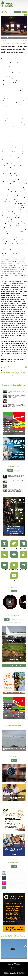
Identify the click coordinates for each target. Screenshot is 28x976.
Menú (24, 4)
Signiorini (10, 373)
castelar (6, 370)
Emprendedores (14, 619)
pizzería (8, 372)
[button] (25, 27)
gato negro (22, 372)
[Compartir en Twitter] (2, 367)
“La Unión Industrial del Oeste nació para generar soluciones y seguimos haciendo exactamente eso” (16, 400)
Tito (6, 373)
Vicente (2, 373)
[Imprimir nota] (26, 367)
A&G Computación (12, 873)
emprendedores (13, 370)
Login (25, 12)
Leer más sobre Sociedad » (14, 665)
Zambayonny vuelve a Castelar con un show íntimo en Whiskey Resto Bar (16, 476)
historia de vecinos (17, 373)
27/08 (10, 602)
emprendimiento (21, 370)
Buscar (20, 4)
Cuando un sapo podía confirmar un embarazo (14, 658)
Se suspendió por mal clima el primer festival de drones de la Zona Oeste (16, 481)
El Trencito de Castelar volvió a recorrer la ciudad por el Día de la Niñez (15, 486)
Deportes (10, 622)
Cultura (22, 619)
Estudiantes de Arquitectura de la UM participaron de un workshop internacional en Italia (16, 396)
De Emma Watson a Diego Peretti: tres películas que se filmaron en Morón (14, 640)
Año (19, 470)
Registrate (18, 12)
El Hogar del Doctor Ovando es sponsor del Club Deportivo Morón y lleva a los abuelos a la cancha (16, 490)
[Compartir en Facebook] (8, 367)
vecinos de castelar (5, 375)
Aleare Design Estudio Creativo (15, 883)
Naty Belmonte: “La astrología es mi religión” (16, 391)
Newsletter (4, 14)
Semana (10, 470)
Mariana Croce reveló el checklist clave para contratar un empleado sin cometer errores (16, 405)
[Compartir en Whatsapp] (5, 367)
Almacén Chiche (11, 888)
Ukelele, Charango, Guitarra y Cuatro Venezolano (14, 797)
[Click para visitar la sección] (4, 543)
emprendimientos (15, 372)
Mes (15, 470)
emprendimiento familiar (16, 375)
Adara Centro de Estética (13, 878)
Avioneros (17, 622)
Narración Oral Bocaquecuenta (14, 778)
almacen (3, 372)
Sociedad (6, 619)
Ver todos (14, 591)
